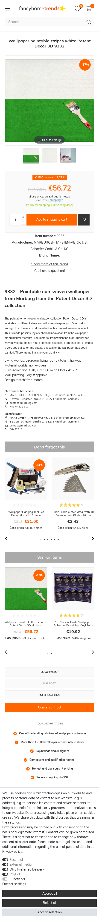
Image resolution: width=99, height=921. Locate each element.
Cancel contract (49, 707)
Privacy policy (12, 851)
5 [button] (54, 539)
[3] (68, 157)
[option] (26, 493)
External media (21, 864)
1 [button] (40, 539)
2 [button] (44, 539)
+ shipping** (55, 200)
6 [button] (58, 539)
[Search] (88, 21)
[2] (49, 157)
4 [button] (51, 539)
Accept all (49, 893)
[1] (31, 157)
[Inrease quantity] (23, 217)
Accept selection (49, 912)
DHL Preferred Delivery (27, 869)
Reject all (49, 903)
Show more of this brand (49, 264)
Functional (17, 879)
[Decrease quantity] (23, 222)
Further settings (14, 884)
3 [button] (47, 539)
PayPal (15, 874)
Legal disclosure (73, 842)
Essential (16, 860)
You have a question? (49, 271)
